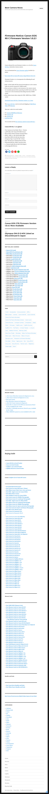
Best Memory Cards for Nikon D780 (15, 649)
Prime (13, 341)
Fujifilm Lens (19, 325)
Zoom (14, 346)
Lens (6, 330)
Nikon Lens (8, 335)
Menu (41, 8)
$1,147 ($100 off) (18, 296)
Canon (23, 155)
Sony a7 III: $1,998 (11, 250)
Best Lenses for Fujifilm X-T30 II (14, 567)
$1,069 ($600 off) (22, 282)
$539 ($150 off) (18, 297)
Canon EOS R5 (22, 314)
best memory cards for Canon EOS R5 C (25, 121)
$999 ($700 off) (18, 278)
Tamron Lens (23, 343)
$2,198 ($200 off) (17, 257)
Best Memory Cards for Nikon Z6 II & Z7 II (17, 646)
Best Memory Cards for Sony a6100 (15, 628)
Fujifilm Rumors (28, 325)
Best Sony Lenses (10, 399)
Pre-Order (7, 341)
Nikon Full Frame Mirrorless (29, 333)
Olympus (8, 724)
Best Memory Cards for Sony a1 (14, 630)
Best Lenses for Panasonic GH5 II (14, 513)
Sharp (7, 734)
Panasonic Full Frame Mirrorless (22, 338)
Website (7, 205)
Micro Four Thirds (9, 333)
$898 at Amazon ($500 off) (19, 266)
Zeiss (7, 750)
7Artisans (8, 708)
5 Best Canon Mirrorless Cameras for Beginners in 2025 (20, 396)
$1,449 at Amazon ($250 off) (22, 271)
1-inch (6, 312)
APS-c (28, 312)
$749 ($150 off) (19, 285)
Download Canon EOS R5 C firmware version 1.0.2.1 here (19, 100)
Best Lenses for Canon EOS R (13, 516)
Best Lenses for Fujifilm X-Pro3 (14, 569)
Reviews (8, 727)
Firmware (11, 158)
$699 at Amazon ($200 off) (22, 273)
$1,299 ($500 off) (22, 280)
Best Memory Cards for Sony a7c (14, 640)
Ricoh (7, 729)
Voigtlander (9, 747)
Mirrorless (15, 158)
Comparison (28, 322)
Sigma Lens (19, 341)
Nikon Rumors (16, 335)
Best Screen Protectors (11, 696)
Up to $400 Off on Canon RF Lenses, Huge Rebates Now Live (20, 75)
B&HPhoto (14, 112)
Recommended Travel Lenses (13, 486)
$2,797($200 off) (17, 294)
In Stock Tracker (24, 328)
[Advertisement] (25, 25)
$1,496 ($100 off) (17, 290)
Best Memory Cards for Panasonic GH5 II (16, 663)
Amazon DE (10, 116)
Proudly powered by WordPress (26, 790)
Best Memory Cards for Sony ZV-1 (15, 642)
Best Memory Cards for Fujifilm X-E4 (15, 653)
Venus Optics (9, 745)
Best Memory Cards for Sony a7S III (15, 637)
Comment (8, 173)
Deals (34, 322)
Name (7, 192)
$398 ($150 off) (17, 264)
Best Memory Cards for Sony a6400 (15, 626)
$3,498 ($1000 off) (16, 259)
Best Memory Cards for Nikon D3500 (15, 647)
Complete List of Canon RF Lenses (17, 477)
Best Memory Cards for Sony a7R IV (15, 631)
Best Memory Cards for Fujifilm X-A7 (15, 658)
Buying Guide (9, 710)
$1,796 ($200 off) (17, 289)
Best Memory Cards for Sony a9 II (15, 635)
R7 (16, 617)
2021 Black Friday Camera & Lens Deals (27, 696)
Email (7, 198)
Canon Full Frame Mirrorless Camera (14, 320)
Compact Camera (19, 322)
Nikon (7, 722)
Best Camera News (14, 8)
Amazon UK (10, 114)
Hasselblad (9, 717)
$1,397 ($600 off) (17, 292)
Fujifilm (8, 715)
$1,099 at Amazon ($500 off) (21, 269)
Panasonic (8, 726)
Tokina (8, 741)
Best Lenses (8, 314)
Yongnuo (8, 749)
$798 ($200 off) (15, 267)
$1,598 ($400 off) (17, 255)
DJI (7, 713)
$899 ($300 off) (19, 283)
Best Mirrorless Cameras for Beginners (16, 401)
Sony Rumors (15, 343)
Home (6, 758)
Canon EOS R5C (8, 156)
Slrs (25, 341)
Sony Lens (8, 343)
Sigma (7, 736)
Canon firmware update (22, 70)
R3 (14, 522)
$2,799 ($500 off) (23, 275)
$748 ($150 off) (17, 262)
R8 (17, 619)
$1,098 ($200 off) (17, 260)
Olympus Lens (9, 338)
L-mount (32, 328)
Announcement (21, 312)
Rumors (8, 731)
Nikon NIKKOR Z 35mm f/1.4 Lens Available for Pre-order (20, 411)
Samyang (8, 733)
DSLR (6, 325)
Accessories (13, 312)
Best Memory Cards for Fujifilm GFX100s (16, 660)
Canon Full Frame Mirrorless (17, 156)
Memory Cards (23, 330)
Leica (7, 719)
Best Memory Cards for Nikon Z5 (14, 651)
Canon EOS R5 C (11, 104)
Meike (7, 720)
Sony (7, 738)
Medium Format (13, 330)
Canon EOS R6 (31, 314)
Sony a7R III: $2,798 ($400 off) (14, 252)
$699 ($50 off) (16, 287)
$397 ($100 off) (18, 299)
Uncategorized (10, 743)
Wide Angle (8, 346)
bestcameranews (10, 155)
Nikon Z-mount (25, 335)
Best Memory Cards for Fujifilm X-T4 (15, 654)
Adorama (12, 105)
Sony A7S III (30, 341)
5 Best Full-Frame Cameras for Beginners (16, 403)
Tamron (8, 740)
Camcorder (28, 155)
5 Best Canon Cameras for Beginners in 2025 (17, 397)
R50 (16, 614)
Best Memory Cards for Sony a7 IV (15, 633)
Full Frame (16, 328)
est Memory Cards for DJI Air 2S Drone (17, 661)
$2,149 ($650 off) (23, 276)
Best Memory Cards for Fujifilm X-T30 (16, 656)
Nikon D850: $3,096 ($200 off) (14, 253)
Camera (33, 155)
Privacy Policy (16, 790)
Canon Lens (28, 320)
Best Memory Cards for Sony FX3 (14, 639)
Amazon (9, 112)
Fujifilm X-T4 (8, 328)
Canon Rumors (9, 322)
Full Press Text (8, 118)
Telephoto (31, 343)
